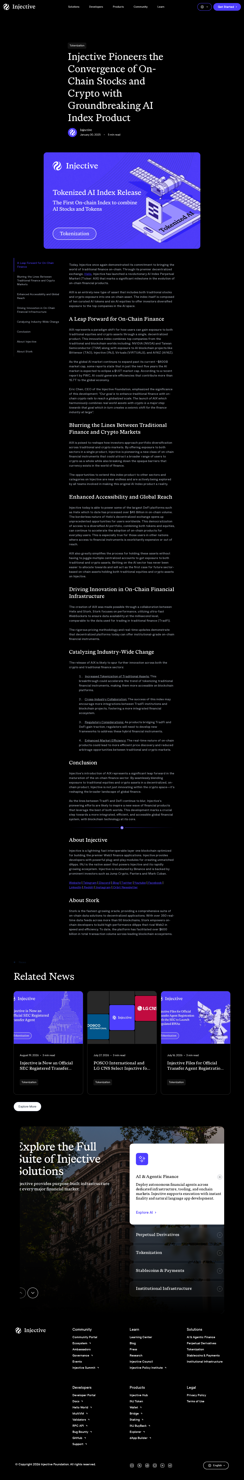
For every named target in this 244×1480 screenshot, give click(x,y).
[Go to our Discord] (132, 1465)
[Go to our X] (139, 1465)
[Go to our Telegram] (170, 1465)
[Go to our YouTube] (162, 1465)
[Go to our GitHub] (154, 1465)
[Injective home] (36, 1330)
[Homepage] (19, 7)
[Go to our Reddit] (147, 1465)
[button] (179, 1184)
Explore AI (144, 1212)
